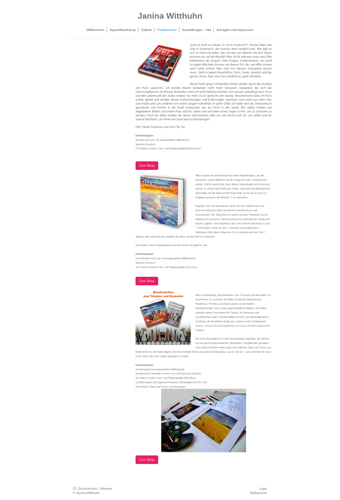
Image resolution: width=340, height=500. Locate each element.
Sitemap (106, 488)
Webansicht (258, 493)
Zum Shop (147, 165)
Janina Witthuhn (170, 16)
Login (263, 488)
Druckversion (87, 488)
